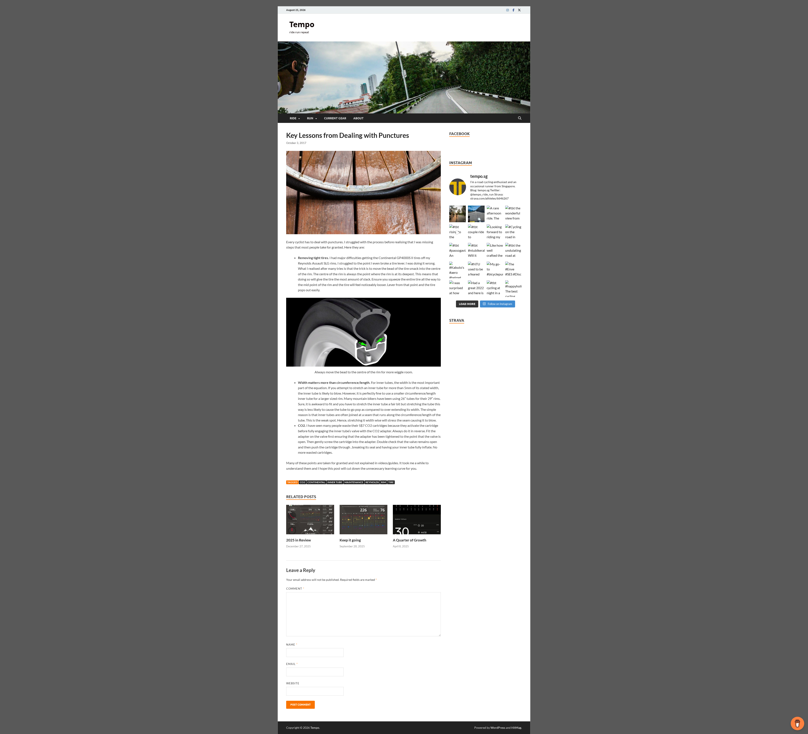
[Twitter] (519, 10)
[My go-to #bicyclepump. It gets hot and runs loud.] (495, 270)
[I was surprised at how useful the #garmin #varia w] (457, 288)
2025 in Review (298, 540)
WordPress (497, 727)
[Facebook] (513, 10)
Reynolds (372, 482)
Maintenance (353, 482)
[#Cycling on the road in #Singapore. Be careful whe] (513, 232)
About (358, 118)
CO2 (302, 482)
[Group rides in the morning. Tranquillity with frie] (457, 214)
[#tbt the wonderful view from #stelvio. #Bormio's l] (513, 214)
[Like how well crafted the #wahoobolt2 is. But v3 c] (495, 251)
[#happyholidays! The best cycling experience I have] (513, 288)
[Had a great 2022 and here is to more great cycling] (476, 288)
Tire (391, 482)
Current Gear (335, 118)
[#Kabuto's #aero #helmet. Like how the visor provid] (457, 270)
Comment (295, 588)
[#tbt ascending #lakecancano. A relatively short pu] (476, 214)
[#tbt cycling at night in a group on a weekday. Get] (495, 288)
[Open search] (520, 118)
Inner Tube (334, 482)
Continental (316, 482)
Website (292, 683)
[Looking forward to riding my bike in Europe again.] (495, 232)
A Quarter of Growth (409, 540)
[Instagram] (507, 10)
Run (310, 118)
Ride (293, 118)
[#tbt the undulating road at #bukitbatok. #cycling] (513, 251)
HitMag (516, 727)
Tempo (301, 24)
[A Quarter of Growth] (417, 521)
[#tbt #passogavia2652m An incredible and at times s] (457, 251)
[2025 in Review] (310, 521)
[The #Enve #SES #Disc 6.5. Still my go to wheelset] (513, 270)
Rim (383, 482)
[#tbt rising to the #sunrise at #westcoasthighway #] (457, 232)
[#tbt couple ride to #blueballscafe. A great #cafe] (476, 232)
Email (292, 664)
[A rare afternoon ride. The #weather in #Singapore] (495, 214)
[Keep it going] (364, 521)
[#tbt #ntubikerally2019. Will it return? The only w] (476, 251)
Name (291, 644)
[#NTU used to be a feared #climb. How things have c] (476, 270)
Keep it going (350, 540)
